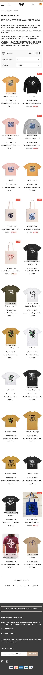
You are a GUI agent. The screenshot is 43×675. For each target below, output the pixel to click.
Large (12, 96)
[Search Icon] (9, 5)
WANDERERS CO (12, 11)
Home (3, 11)
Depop (14, 642)
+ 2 (39, 138)
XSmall (7, 93)
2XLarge (16, 135)
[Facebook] (1, 661)
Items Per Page (7, 59)
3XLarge (11, 138)
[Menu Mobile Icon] (2, 4)
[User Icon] (33, 5)
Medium (6, 96)
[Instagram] (6, 661)
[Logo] (21, 4)
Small (14, 93)
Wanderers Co (11, 100)
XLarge (9, 135)
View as (30, 53)
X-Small (32, 96)
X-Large (30, 264)
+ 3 (17, 96)
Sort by (5, 65)
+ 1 (36, 264)
